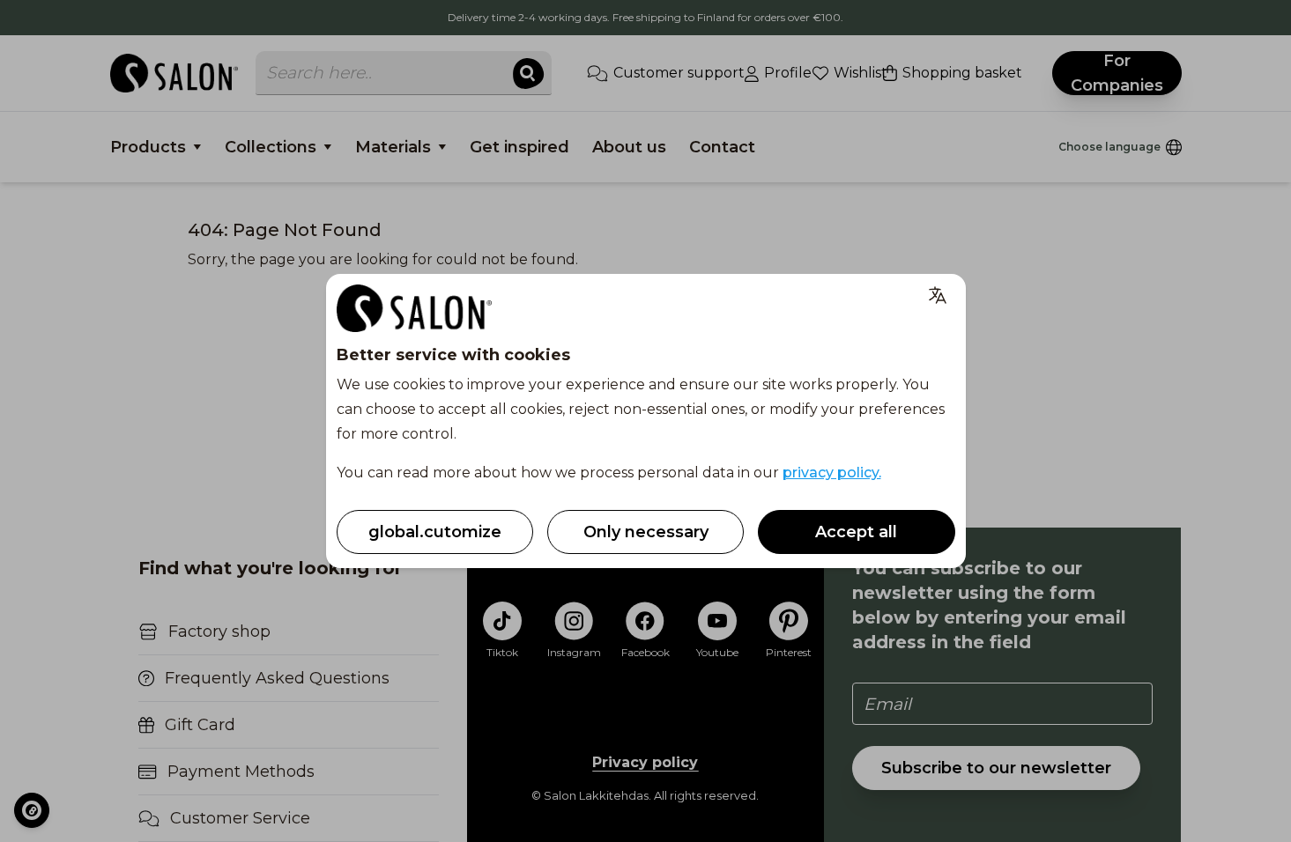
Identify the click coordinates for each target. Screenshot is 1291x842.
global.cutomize (434, 532)
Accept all (856, 532)
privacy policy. (832, 472)
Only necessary (646, 532)
